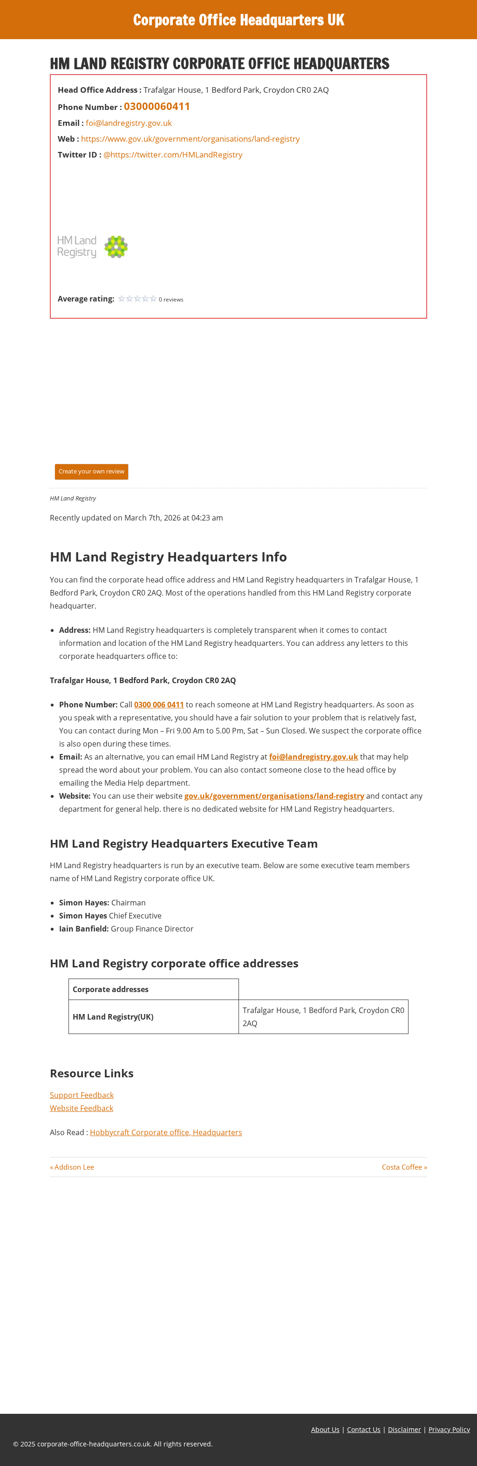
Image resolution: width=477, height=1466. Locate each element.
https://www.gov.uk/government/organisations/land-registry (190, 138)
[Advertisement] (86, 184)
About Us (325, 1429)
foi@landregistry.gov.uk (129, 122)
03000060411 (157, 106)
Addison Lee (74, 1166)
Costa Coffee (402, 1166)
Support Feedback (82, 1095)
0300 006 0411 (159, 704)
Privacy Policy (449, 1429)
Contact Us (364, 1429)
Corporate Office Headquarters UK (238, 19)
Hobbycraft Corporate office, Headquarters (166, 1132)
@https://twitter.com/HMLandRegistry (173, 154)
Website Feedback (81, 1108)
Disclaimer (404, 1429)
